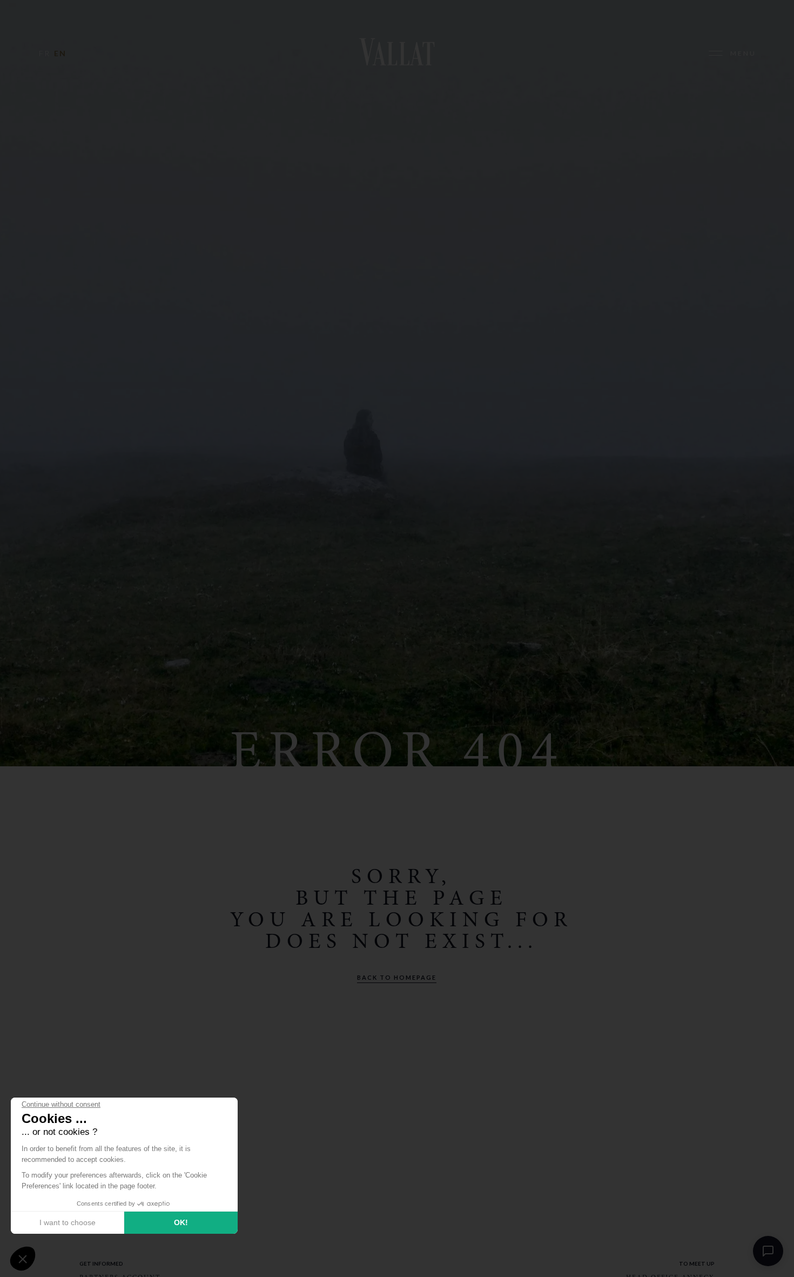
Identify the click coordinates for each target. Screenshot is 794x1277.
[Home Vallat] (396, 53)
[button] (23, 1259)
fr (44, 53)
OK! (181, 1222)
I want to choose (67, 1222)
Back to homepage (396, 977)
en (60, 53)
